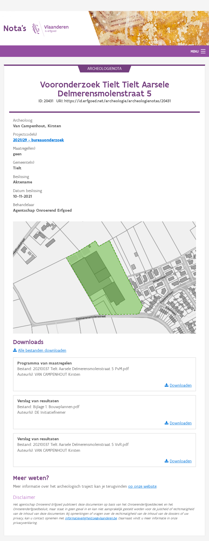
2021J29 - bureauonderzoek (38, 139)
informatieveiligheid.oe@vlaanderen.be (91, 518)
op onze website (142, 486)
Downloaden (181, 385)
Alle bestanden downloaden (42, 350)
